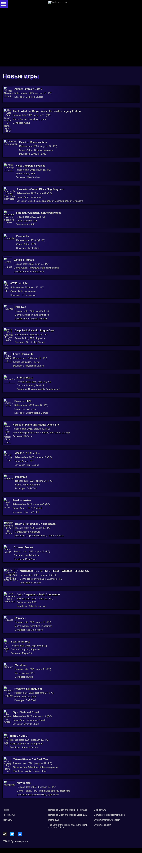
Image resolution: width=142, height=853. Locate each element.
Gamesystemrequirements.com (109, 815)
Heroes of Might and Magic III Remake (67, 810)
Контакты (7, 820)
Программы (9, 815)
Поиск (6, 810)
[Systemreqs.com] (74, 4)
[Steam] (5, 834)
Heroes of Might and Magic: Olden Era (67, 815)
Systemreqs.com (102, 825)
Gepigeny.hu (100, 810)
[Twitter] (12, 834)
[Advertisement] (71, 37)
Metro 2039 (53, 820)
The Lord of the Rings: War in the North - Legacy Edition (67, 826)
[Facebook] (20, 834)
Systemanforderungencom (107, 820)
